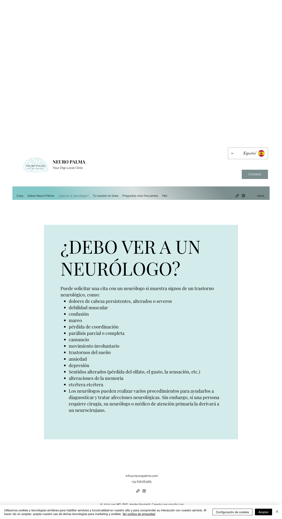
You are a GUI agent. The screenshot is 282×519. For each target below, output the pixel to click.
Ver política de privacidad (138, 514)
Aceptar (263, 512)
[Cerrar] (277, 512)
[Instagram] (243, 196)
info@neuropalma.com (142, 476)
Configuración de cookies (232, 512)
